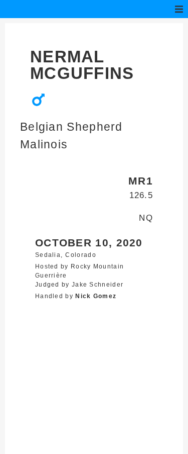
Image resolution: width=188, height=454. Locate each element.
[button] (179, 9)
